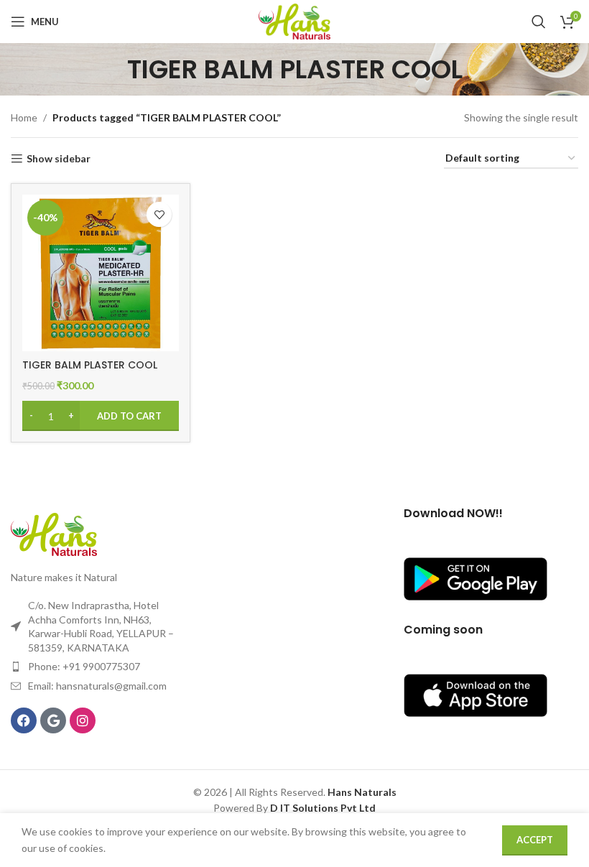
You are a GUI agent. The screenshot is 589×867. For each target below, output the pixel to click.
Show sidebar (59, 158)
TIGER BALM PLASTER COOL (89, 365)
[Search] (538, 21)
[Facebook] (24, 720)
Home (24, 117)
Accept (534, 839)
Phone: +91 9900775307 (84, 666)
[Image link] (54, 533)
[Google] (53, 720)
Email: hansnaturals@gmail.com (97, 686)
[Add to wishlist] (159, 214)
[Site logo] (294, 20)
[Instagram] (83, 720)
